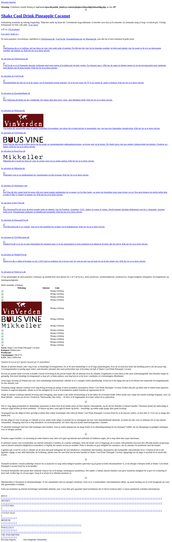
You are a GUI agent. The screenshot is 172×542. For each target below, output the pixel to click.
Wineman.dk (90, 39)
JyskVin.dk (60, 39)
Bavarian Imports (8, 2)
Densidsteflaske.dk (74, 39)
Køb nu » (15, 34)
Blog (19, 539)
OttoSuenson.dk (48, 39)
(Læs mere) (33, 25)
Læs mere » (6, 34)
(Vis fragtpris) (14, 29)
